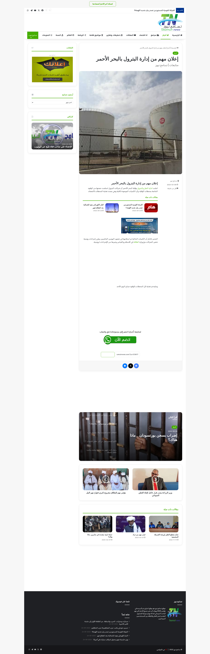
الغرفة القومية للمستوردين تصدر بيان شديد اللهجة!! (154, 10)
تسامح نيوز (173, 181)
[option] (130, 436)
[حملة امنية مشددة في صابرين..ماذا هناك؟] (97, 524)
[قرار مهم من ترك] (130, 524)
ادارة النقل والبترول (145, 188)
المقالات (130, 35)
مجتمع (154, 35)
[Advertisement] (120, 265)
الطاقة (136, 242)
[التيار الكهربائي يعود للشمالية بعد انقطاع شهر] (112, 207)
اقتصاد (142, 35)
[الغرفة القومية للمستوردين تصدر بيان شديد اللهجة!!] (151, 207)
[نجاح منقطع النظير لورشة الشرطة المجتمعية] (163, 524)
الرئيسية (176, 35)
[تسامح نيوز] (170, 22)
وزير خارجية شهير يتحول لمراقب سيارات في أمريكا (110, 639)
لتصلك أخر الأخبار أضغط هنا (102, 4)
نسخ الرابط (107, 355)
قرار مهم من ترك (139, 535)
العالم (70, 35)
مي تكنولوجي (161, 649)
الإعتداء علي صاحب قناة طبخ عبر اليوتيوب (53, 146)
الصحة (58, 35)
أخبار (164, 35)
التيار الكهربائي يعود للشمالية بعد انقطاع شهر (112, 636)
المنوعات (46, 35)
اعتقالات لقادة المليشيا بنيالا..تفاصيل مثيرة (150, 437)
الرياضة (81, 35)
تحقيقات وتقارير (113, 35)
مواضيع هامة (95, 35)
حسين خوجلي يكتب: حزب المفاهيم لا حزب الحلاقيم (110, 628)
